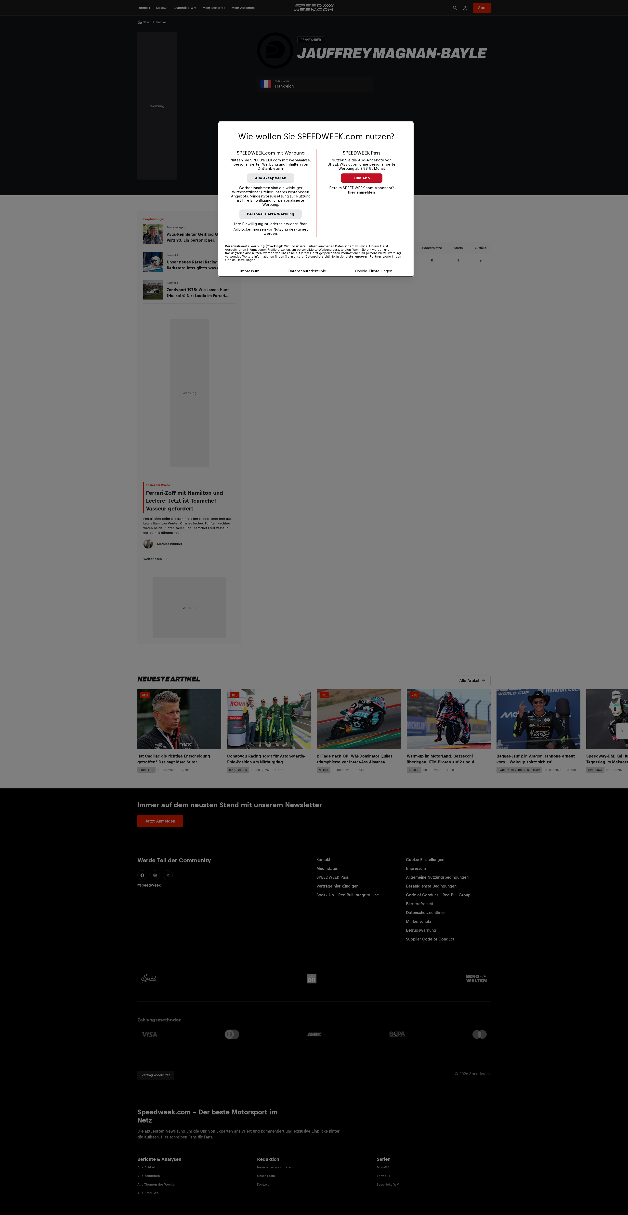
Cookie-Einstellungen (373, 271)
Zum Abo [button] (361, 178)
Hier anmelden (361, 192)
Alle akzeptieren (270, 178)
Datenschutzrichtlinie (307, 271)
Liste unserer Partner (364, 256)
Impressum (249, 271)
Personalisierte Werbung (270, 214)
